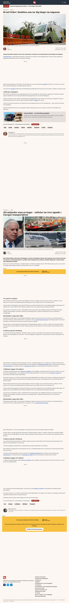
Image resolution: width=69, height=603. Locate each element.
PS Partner (37, 593)
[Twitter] (8, 585)
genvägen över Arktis (29, 366)
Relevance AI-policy (39, 588)
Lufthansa (17, 504)
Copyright (37, 581)
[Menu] (65, 2)
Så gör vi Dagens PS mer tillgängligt (43, 594)
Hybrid (23, 127)
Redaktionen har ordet (40, 591)
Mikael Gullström (12, 508)
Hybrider (29, 127)
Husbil (10, 127)
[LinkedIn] (11, 585)
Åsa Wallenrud (11, 132)
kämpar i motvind (55, 373)
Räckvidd (36, 127)
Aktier (12, 210)
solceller (12, 88)
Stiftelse (25, 504)
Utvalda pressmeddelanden (41, 578)
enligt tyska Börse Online (42, 319)
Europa (10, 504)
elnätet (36, 100)
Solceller (50, 127)
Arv (5, 504)
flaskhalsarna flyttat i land (45, 364)
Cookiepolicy (38, 585)
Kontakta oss (38, 580)
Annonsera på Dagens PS (41, 589)
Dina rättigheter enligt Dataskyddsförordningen (46, 586)
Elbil (5, 127)
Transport (32, 504)
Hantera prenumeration (40, 577)
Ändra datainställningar (40, 596)
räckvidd (44, 84)
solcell (43, 127)
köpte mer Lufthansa (26, 371)
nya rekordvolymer (7, 366)
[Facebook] (4, 585)
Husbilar (17, 127)
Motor (12, 9)
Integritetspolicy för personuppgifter (43, 583)
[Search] (63, 2)
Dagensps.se (6, 9)
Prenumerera (35, 124)
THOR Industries (7, 56)
